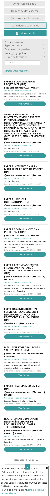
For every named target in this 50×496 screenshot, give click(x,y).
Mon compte (27, 33)
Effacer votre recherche (17, 70)
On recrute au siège (24, 3)
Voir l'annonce (25, 103)
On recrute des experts (24, 11)
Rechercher (41, 63)
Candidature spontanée (25, 25)
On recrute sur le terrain (24, 18)
